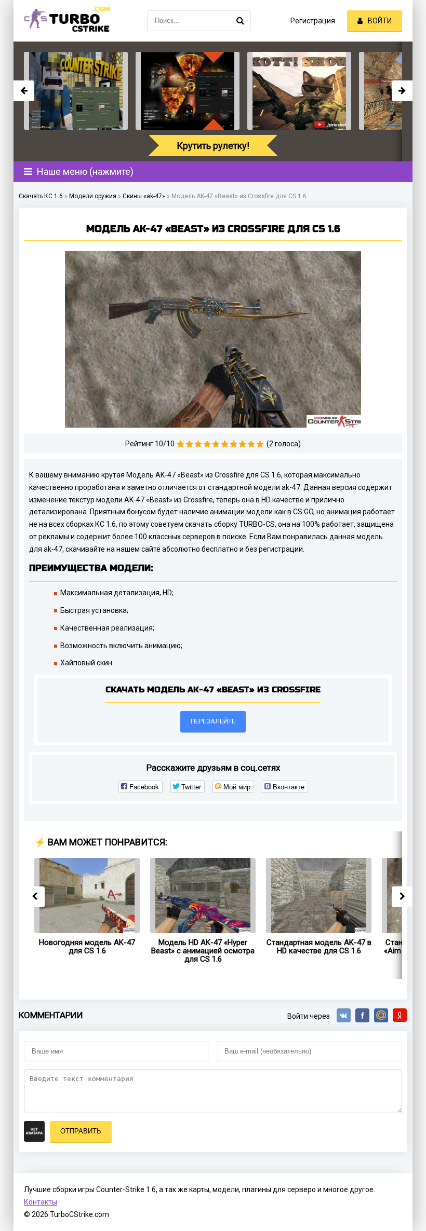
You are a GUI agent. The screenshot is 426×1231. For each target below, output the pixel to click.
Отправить (80, 1131)
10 (260, 444)
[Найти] (240, 20)
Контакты (40, 1202)
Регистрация (312, 21)
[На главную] (65, 21)
